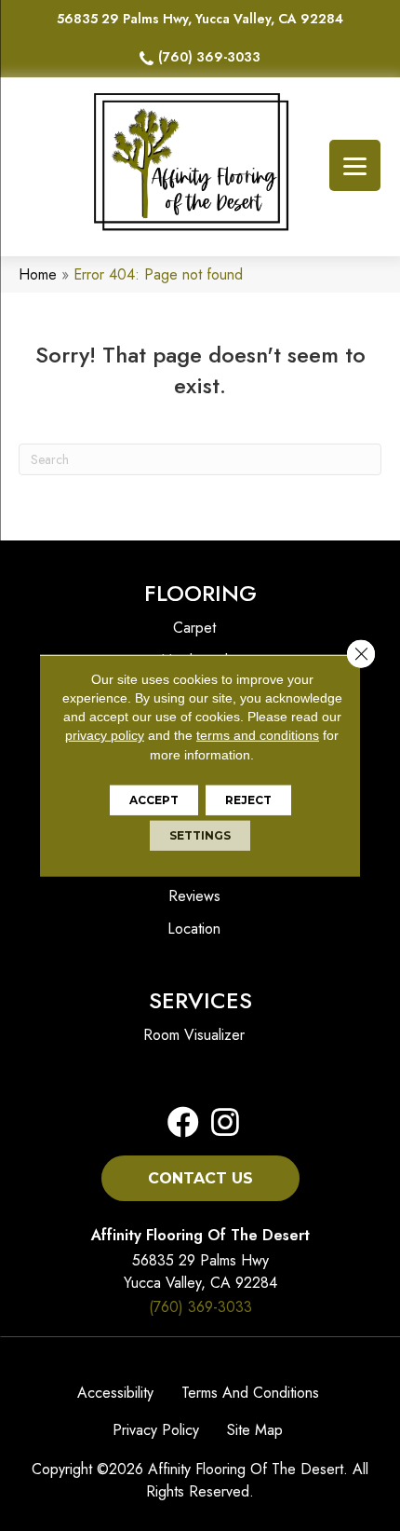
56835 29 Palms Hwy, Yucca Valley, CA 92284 (200, 18)
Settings (200, 835)
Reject (248, 800)
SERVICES (200, 1000)
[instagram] (219, 1123)
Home (38, 274)
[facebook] (183, 1123)
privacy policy (104, 735)
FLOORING (200, 593)
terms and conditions (257, 735)
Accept (154, 800)
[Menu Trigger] (354, 165)
